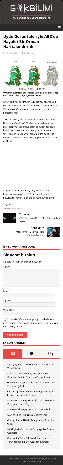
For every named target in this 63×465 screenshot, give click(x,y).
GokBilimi (28, 53)
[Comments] (50, 353)
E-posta (7, 300)
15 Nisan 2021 (13, 53)
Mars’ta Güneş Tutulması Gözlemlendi (27, 414)
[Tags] (31, 353)
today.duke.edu (12, 208)
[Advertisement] (27, 166)
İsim (5, 291)
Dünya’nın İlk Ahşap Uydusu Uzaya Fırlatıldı (29, 409)
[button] (58, 27)
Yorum (6, 266)
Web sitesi (8, 309)
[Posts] (12, 353)
